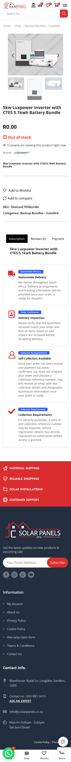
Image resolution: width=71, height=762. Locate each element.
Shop (17, 26)
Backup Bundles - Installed (42, 26)
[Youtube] (31, 575)
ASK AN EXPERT (20, 701)
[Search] (64, 14)
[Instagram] (14, 575)
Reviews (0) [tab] (38, 239)
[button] (33, 5)
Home (7, 26)
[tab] (17, 238)
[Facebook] (6, 575)
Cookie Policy (42, 742)
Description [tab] (17, 239)
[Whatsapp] (23, 575)
